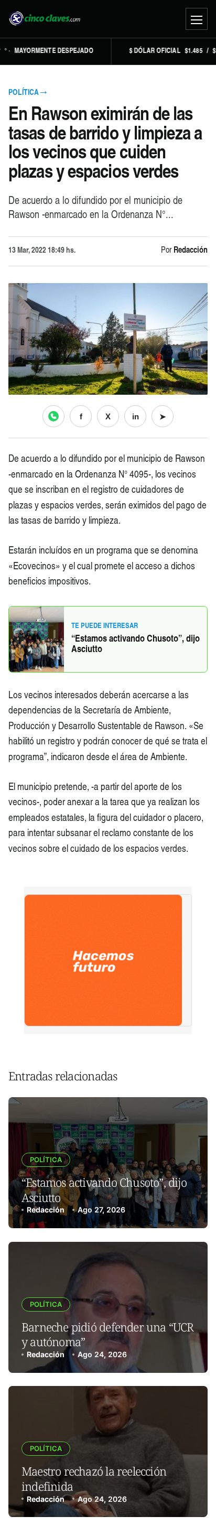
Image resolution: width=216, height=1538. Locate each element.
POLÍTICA (46, 1159)
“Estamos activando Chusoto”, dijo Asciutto (135, 645)
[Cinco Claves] (44, 19)
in (135, 416)
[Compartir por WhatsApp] (53, 416)
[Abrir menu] (197, 19)
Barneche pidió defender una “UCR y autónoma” (107, 1334)
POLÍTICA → (27, 93)
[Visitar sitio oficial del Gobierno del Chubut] (108, 960)
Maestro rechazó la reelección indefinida (93, 1478)
